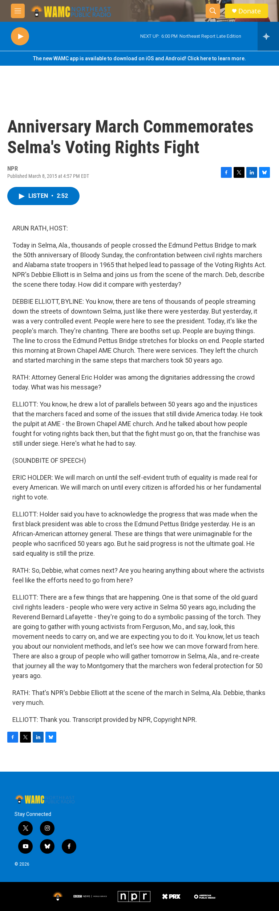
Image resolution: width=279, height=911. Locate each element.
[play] (20, 36)
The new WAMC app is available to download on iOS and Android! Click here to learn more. (139, 58)
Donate (249, 11)
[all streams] (268, 36)
